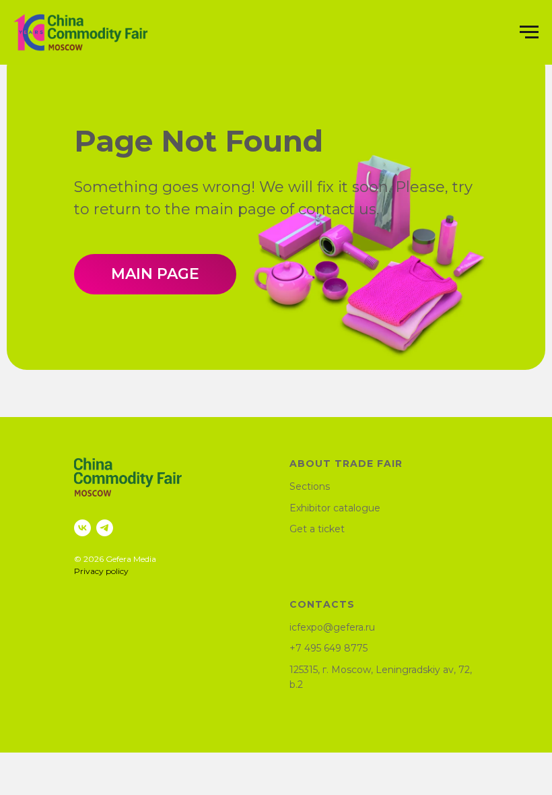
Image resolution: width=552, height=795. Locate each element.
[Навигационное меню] (529, 32)
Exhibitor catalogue (334, 508)
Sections (309, 486)
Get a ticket (317, 529)
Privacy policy (101, 571)
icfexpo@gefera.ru (332, 627)
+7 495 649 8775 (328, 648)
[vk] (82, 527)
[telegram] (104, 527)
